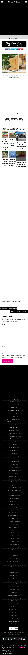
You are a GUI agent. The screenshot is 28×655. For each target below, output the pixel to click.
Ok (21, 647)
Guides (13, 482)
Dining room (13, 456)
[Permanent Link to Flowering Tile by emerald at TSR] (5, 157)
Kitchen (13, 464)
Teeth (12, 606)
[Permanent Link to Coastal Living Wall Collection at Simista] (12, 157)
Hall (14, 459)
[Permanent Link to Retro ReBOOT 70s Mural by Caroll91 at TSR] (5, 137)
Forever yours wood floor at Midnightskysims (21, 164)
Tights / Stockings (13, 413)
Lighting (13, 541)
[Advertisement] (14, 20)
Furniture (12, 447)
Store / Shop (13, 498)
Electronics (13, 538)
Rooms (12, 575)
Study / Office (13, 479)
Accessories (11, 399)
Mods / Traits (12, 527)
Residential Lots (12, 495)
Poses (12, 572)
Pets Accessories (14, 564)
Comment (5, 324)
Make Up (12, 504)
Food (12, 444)
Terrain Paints (12, 609)
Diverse (12, 439)
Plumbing (13, 547)
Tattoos (12, 604)
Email (3, 346)
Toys (12, 615)
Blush (13, 507)
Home (3, 37)
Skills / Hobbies (12, 595)
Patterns (12, 550)
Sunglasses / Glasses (13, 410)
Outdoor (13, 473)
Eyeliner (13, 510)
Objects (11, 530)
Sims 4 (20, 119)
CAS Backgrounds (13, 427)
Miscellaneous (13, 407)
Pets (12, 553)
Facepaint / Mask (13, 515)
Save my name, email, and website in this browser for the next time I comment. (13, 356)
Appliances (13, 532)
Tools (12, 612)
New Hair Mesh (13, 487)
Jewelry (12, 404)
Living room (13, 467)
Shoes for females (13, 581)
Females (12, 589)
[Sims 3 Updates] (14, 639)
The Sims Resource (12, 122)
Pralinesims (14, 119)
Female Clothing (12, 433)
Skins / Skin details (12, 598)
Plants (12, 570)
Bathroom (13, 450)
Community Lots (13, 493)
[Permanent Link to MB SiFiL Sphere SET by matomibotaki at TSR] (21, 140)
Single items (12, 476)
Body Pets (14, 555)
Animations (13, 416)
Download (13, 114)
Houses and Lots (12, 490)
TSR (19, 122)
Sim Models (12, 587)
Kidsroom (13, 461)
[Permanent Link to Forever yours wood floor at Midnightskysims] (21, 160)
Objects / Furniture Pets (14, 561)
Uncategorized (13, 621)
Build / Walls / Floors (11, 37)
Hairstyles (12, 485)
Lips (13, 518)
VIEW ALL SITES (13, 628)
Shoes (12, 578)
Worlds (13, 624)
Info (25, 647)
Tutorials (12, 618)
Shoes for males (13, 584)
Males (13, 592)
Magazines (13, 501)
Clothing (11, 430)
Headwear (13, 402)
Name (4, 340)
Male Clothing (13, 436)
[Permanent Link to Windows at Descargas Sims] (12, 137)
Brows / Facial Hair (12, 419)
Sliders (13, 601)
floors (7, 119)
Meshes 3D (13, 524)
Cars (12, 425)
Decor (13, 535)
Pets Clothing (13, 567)
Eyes (12, 442)
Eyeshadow (12, 512)
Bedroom (13, 453)
